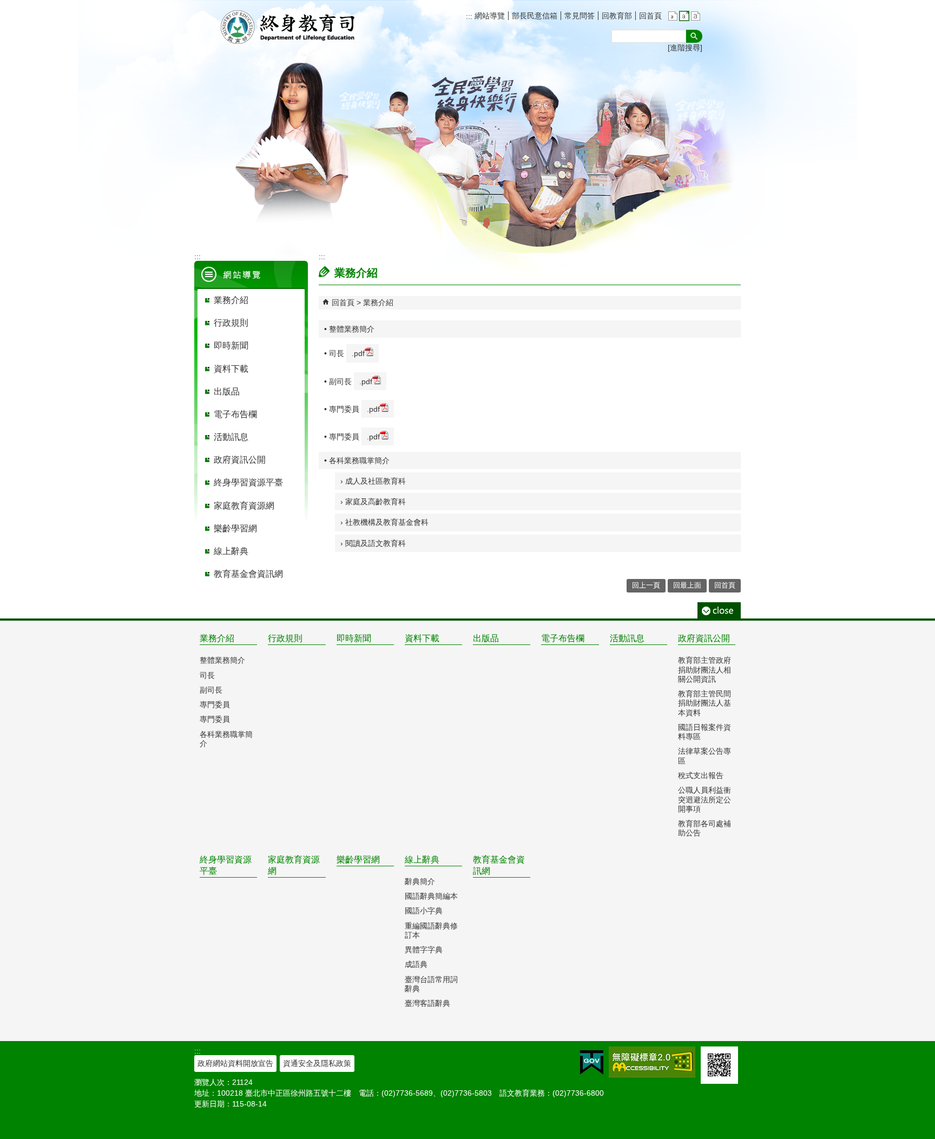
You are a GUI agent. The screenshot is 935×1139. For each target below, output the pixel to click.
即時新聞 (354, 638)
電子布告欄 (562, 638)
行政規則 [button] (231, 322)
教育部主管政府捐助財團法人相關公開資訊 (704, 669)
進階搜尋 (685, 47)
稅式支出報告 (700, 775)
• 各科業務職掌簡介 (357, 460)
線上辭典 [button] (231, 551)
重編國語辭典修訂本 (431, 930)
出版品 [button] (227, 391)
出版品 (486, 638)
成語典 (416, 964)
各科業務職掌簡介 (226, 739)
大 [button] (695, 16)
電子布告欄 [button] (235, 414)
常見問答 (579, 15)
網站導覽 (488, 15)
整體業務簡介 (222, 660)
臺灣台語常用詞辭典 (431, 984)
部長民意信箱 (534, 15)
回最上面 (687, 585)
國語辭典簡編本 (431, 896)
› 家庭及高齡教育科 (373, 501)
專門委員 (215, 704)
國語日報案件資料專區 (704, 732)
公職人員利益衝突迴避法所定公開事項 (704, 799)
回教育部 (617, 15)
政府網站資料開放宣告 (235, 1063)
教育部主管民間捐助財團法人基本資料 (704, 703)
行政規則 (285, 638)
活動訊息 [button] (231, 437)
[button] (694, 36)
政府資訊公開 (704, 638)
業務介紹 (378, 302)
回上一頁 (646, 585)
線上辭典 (422, 859)
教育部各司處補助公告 (704, 828)
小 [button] (672, 16)
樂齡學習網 (358, 859)
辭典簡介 (420, 881)
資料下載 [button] (231, 368)
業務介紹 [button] (231, 300)
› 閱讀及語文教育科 (373, 543)
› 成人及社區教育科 (373, 481)
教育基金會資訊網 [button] (248, 573)
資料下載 (422, 638)
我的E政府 (591, 1062)
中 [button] (684, 16)
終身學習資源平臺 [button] (248, 482)
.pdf (358, 353)
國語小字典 (424, 910)
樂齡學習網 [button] (235, 528)
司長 (207, 675)
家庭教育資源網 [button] (244, 505)
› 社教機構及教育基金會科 (384, 522)
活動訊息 (627, 638)
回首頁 (650, 15)
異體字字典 (424, 949)
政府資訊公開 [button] (240, 459)
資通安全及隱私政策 (317, 1063)
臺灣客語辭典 (427, 1003)
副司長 (211, 690)
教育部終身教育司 (289, 27)
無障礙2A (652, 1061)
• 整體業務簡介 (349, 329)
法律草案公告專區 (704, 756)
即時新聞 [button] (231, 345)
